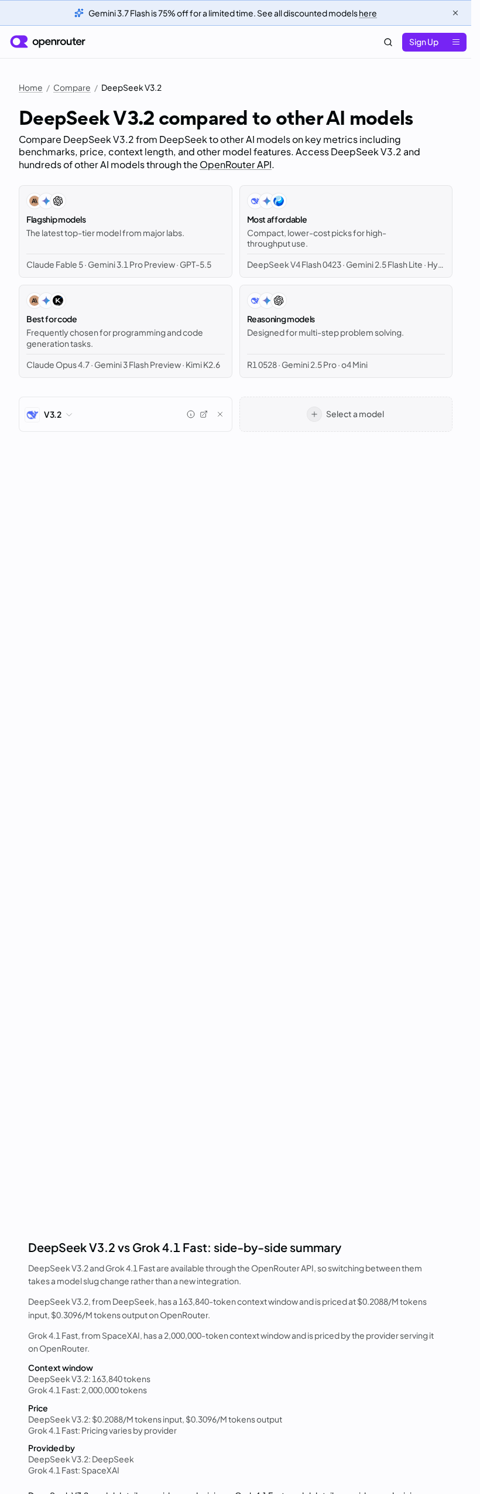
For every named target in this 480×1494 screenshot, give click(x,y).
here (368, 13)
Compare (72, 87)
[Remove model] (220, 414)
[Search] (388, 42)
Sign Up (423, 41)
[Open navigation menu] (456, 42)
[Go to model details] (204, 414)
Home (31, 87)
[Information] (191, 414)
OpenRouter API (236, 164)
